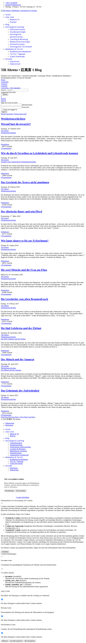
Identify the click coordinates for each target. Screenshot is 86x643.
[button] (43, 99)
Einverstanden (20, 491)
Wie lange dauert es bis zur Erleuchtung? (24, 240)
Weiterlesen (5, 144)
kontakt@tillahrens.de (13, 5)
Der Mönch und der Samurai (17, 359)
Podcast (13, 22)
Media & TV (14, 19)
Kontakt (8, 59)
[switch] (2, 568)
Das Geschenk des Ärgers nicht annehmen (25, 182)
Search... (4, 90)
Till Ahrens (5, 131)
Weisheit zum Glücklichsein (11, 162)
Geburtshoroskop (17, 29)
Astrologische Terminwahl (21, 46)
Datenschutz (15, 64)
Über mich (9, 17)
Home (7, 14)
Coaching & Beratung (19, 39)
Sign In (4, 112)
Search (4, 94)
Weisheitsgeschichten (13, 118)
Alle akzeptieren (30, 641)
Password (25, 107)
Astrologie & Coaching (14, 27)
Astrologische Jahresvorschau (16, 35)
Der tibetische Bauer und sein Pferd (21, 211)
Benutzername (27, 105)
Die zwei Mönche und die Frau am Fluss (24, 269)
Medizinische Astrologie (20, 42)
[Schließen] (2, 556)
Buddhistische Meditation (20, 51)
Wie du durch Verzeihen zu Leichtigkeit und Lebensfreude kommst (39, 153)
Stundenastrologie (18, 32)
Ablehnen (5, 641)
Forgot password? (20, 114)
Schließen (5, 552)
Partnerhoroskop (17, 44)
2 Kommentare (6, 148)
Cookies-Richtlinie (22, 497)
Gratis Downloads (17, 56)
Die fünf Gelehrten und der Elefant (21, 328)
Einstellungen (9, 491)
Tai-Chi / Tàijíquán (17, 54)
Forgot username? (7, 114)
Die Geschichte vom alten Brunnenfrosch (24, 299)
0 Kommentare (6, 177)
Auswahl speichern (16, 641)
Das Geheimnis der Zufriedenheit (20, 390)
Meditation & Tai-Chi (14, 49)
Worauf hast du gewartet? (16, 124)
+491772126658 (11, 3)
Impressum (14, 61)
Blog (7, 24)
